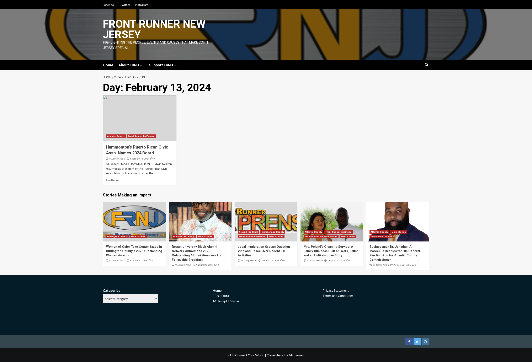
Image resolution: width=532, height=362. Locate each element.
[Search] (426, 65)
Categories (111, 290)
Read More (112, 180)
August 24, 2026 (336, 260)
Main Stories (138, 236)
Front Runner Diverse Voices (321, 236)
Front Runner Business (339, 232)
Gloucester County (184, 236)
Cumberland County (273, 232)
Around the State (248, 232)
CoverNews (275, 355)
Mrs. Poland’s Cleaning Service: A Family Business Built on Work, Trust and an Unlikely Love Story (331, 251)
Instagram (141, 4)
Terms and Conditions (338, 295)
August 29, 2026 (204, 265)
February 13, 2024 (139, 158)
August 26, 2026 (270, 260)
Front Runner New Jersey (154, 29)
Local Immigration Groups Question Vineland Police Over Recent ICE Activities (264, 251)
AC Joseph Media (117, 158)
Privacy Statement (336, 290)
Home (108, 65)
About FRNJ (128, 65)
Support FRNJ (161, 65)
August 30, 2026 (138, 260)
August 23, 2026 (402, 265)
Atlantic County (115, 136)
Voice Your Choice (381, 236)
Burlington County (117, 236)
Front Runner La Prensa (141, 136)
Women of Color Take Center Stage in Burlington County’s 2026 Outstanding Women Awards (134, 251)
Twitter (125, 4)
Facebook (109, 4)
